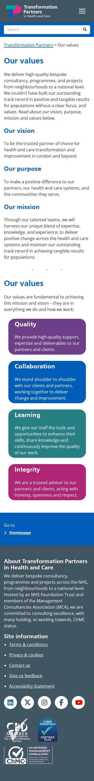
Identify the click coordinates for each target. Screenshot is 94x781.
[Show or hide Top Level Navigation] (82, 11)
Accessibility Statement (32, 686)
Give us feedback (25, 676)
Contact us (19, 665)
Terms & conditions (28, 644)
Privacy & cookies (26, 655)
